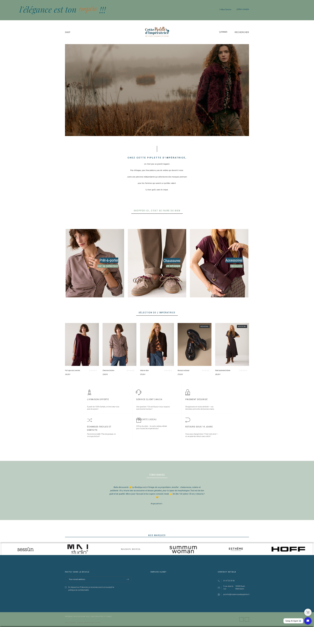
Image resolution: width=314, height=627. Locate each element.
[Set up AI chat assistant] (308, 621)
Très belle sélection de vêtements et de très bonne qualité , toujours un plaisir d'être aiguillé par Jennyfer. (157, 487)
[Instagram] (247, 619)
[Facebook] (241, 619)
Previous (102, 495)
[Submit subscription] (127, 579)
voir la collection (107, 266)
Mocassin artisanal (183, 370)
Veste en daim (144, 370)
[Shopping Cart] (308, 612)
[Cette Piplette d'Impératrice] (157, 32)
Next (211, 495)
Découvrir (236, 266)
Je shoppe (173, 266)
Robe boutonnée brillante (222, 370)
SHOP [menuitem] (67, 32)
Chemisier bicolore (108, 370)
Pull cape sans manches (72, 370)
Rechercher (242, 32)
